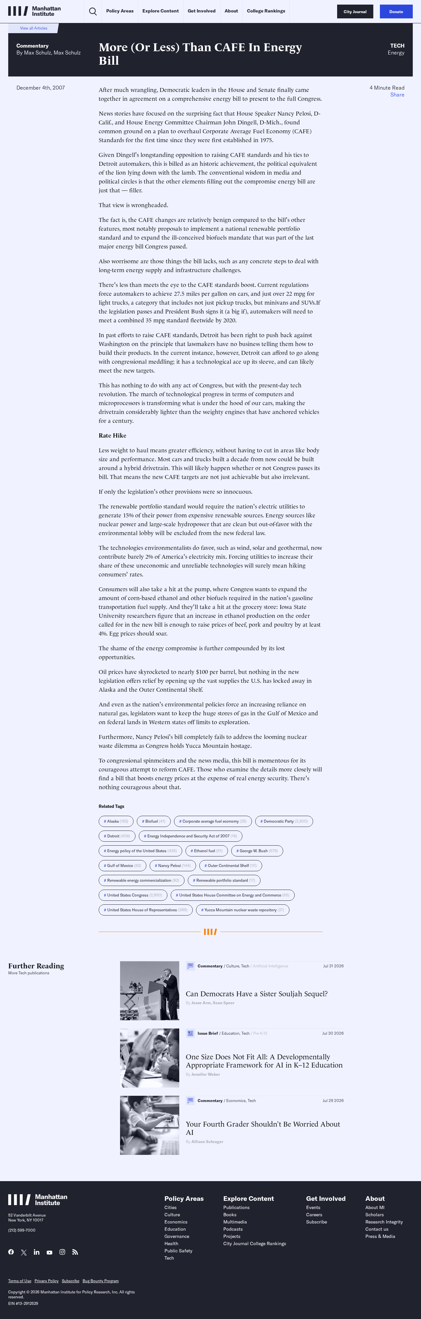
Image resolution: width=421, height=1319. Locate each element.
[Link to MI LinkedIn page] (36, 1253)
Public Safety (178, 1251)
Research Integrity (384, 1222)
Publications (236, 1207)
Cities (170, 1207)
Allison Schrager (207, 1141)
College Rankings (266, 11)
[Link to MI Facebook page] (11, 1253)
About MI (374, 1207)
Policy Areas (120, 11)
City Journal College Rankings (254, 1243)
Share (397, 94)
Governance (176, 1236)
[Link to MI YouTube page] (49, 1253)
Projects (231, 1236)
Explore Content (160, 11)
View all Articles (33, 28)
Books (229, 1215)
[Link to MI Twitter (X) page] (24, 1253)
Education (175, 1229)
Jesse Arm (201, 1002)
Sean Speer (224, 1002)
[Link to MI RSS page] (75, 1253)
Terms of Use (19, 1280)
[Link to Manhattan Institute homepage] (37, 1203)
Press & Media (380, 1236)
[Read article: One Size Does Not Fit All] (149, 1058)
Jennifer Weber (205, 1074)
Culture (172, 1215)
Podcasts (233, 1229)
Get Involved (202, 11)
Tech (397, 45)
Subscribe (316, 1222)
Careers (314, 1215)
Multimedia (235, 1222)
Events (313, 1207)
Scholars (374, 1215)
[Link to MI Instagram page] (62, 1254)
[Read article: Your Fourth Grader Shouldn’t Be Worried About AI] (149, 1125)
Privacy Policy (47, 1280)
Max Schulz (37, 52)
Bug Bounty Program (101, 1280)
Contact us (376, 1229)
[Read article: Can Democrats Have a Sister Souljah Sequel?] (149, 990)
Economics (175, 1222)
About (231, 11)
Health (171, 1243)
